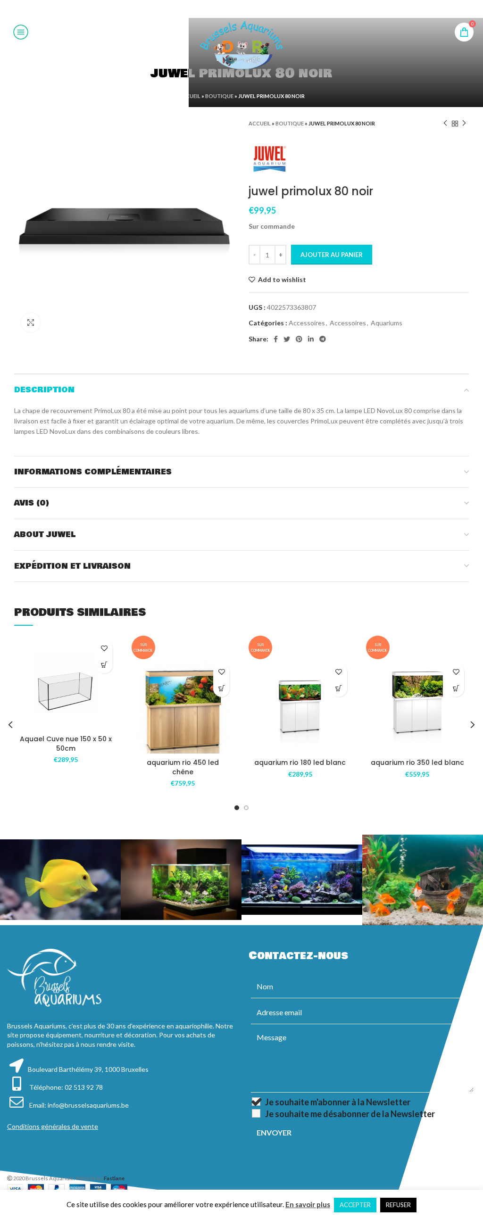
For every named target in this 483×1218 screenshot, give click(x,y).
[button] (104, 665)
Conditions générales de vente (52, 1126)
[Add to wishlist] (104, 648)
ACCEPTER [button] (355, 1205)
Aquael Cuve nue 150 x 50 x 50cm (66, 743)
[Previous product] (445, 123)
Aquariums (386, 323)
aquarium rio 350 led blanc (417, 762)
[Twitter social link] (229, 9)
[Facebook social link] (218, 9)
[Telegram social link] (264, 9)
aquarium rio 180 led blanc (300, 762)
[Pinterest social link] (241, 9)
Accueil (189, 96)
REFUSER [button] (398, 1205)
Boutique (219, 96)
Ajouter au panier (331, 254)
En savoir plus (307, 1204)
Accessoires (307, 323)
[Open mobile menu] (20, 32)
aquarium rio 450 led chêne (183, 767)
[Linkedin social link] (252, 9)
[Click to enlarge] (30, 322)
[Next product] (464, 123)
